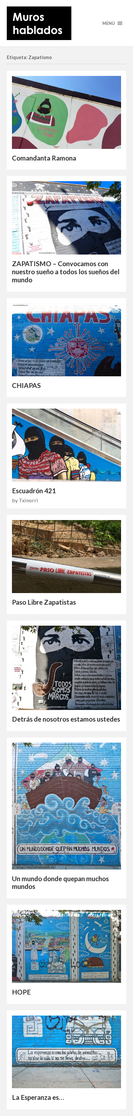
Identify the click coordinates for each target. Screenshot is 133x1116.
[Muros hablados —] (67, 23)
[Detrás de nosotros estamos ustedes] (66, 668)
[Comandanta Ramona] (66, 112)
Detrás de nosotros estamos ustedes (66, 719)
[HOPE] (66, 946)
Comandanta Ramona (44, 158)
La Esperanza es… (38, 1097)
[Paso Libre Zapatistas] (66, 556)
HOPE (21, 992)
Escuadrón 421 (34, 491)
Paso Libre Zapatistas (44, 602)
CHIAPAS (26, 385)
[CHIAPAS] (66, 339)
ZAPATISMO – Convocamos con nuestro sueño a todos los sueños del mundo (65, 272)
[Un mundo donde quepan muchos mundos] (66, 806)
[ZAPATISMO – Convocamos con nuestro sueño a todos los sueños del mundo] (66, 218)
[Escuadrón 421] (66, 445)
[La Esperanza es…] (66, 1052)
